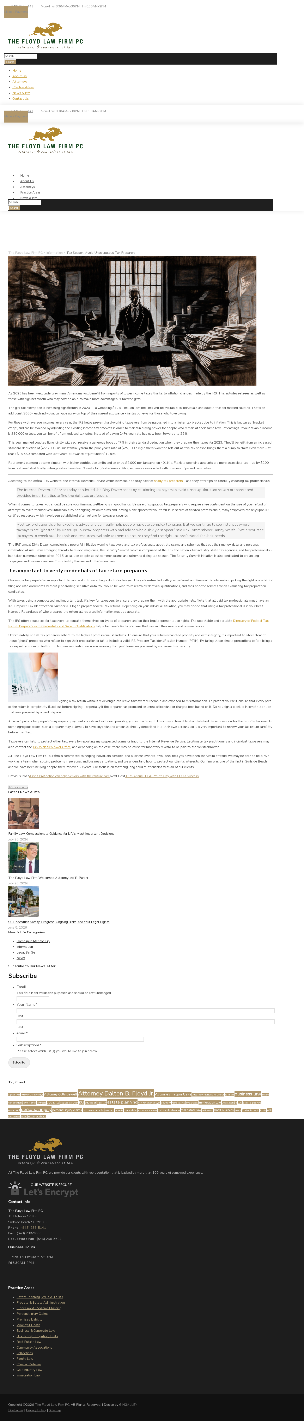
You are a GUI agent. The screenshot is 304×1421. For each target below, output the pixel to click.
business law (248, 1094)
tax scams (20, 787)
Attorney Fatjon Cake (173, 1094)
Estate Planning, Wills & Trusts (40, 1297)
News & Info (21, 93)
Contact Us (20, 98)
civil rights (29, 1103)
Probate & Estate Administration (41, 1302)
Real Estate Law (29, 1342)
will (269, 1110)
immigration (192, 1102)
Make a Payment (16, 12)
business (229, 1094)
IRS (10, 787)
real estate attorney (147, 1110)
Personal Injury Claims (32, 1313)
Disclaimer (15, 1410)
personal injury (36, 1109)
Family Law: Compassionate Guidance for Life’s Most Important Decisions (61, 833)
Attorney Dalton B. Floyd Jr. (116, 1093)
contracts (41, 1102)
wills (24, 1116)
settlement (207, 1110)
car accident (15, 1103)
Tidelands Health (250, 1110)
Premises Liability (29, 1319)
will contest (14, 1116)
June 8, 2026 (17, 927)
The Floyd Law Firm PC (52, 1404)
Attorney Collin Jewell (60, 1094)
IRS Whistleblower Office (52, 747)
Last (20, 1027)
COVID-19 (53, 1103)
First (20, 1016)
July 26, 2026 (18, 883)
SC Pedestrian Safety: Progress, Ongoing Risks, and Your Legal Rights (59, 922)
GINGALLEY (128, 1404)
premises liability (93, 1110)
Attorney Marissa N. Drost (208, 1094)
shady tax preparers (168, 481)
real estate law (191, 1110)
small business (224, 1110)
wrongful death (37, 1116)
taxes (238, 1110)
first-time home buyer (149, 1102)
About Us (19, 76)
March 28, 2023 (21, 241)
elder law (102, 1102)
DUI (81, 1102)
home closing (178, 1102)
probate (109, 1110)
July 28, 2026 (18, 839)
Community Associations (34, 1347)
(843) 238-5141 (33, 1227)
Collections (25, 1353)
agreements (14, 1094)
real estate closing (169, 1110)
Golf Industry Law (29, 1370)
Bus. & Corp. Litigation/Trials (37, 1336)
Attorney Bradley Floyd (32, 1094)
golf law (166, 1103)
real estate (130, 1110)
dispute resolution (69, 1102)
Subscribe (19, 1063)
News (32, 247)
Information (18, 247)
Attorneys (20, 81)
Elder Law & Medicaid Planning (39, 1308)
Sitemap (55, 1410)
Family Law (25, 1358)
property (119, 1110)
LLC (240, 1102)
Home (16, 70)
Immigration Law (29, 1375)
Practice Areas (23, 87)
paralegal (14, 1110)
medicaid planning (252, 1102)
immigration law (210, 1102)
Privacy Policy (36, 1410)
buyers (265, 1094)
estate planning (122, 1102)
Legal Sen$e (26, 952)
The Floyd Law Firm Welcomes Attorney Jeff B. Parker (48, 878)
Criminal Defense (29, 1364)
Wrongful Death (28, 1325)
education (91, 1103)
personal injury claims (67, 1110)
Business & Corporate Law (36, 1330)
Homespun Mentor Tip (33, 941)
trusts (263, 1110)
